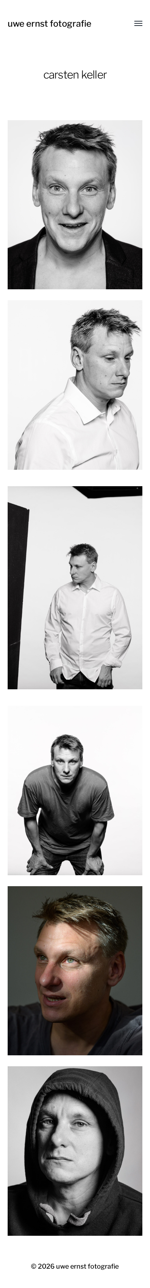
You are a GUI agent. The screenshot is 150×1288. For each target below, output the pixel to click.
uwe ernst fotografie (49, 23)
